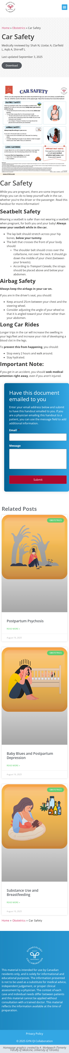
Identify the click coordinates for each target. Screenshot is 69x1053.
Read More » (13, 628)
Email (14, 430)
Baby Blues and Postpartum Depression (30, 755)
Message (15, 446)
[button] (64, 7)
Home (6, 28)
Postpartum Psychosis (25, 621)
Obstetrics (18, 28)
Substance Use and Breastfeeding (22, 892)
